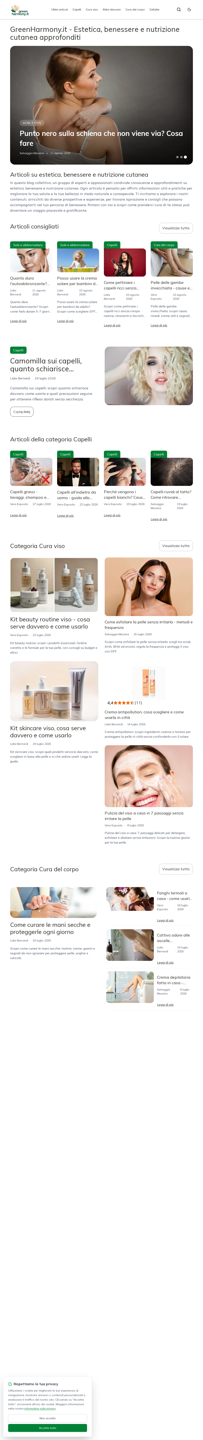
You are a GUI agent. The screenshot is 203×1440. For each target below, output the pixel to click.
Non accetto (48, 1418)
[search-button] (179, 9)
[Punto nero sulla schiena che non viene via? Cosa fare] (101, 105)
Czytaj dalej (21, 412)
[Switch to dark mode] (189, 9)
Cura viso (92, 9)
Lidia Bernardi (19, 744)
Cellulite (154, 9)
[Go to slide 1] (177, 157)
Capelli (77, 9)
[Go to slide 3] (185, 157)
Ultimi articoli (59, 9)
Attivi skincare (112, 9)
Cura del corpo (135, 9)
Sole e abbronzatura (27, 245)
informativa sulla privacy (40, 1408)
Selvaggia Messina (32, 153)
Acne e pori (32, 123)
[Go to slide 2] (181, 157)
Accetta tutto (47, 1428)
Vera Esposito (19, 504)
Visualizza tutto (176, 228)
